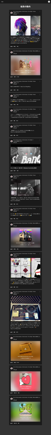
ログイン (49, 2)
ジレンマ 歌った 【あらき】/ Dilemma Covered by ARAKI (24, 168)
